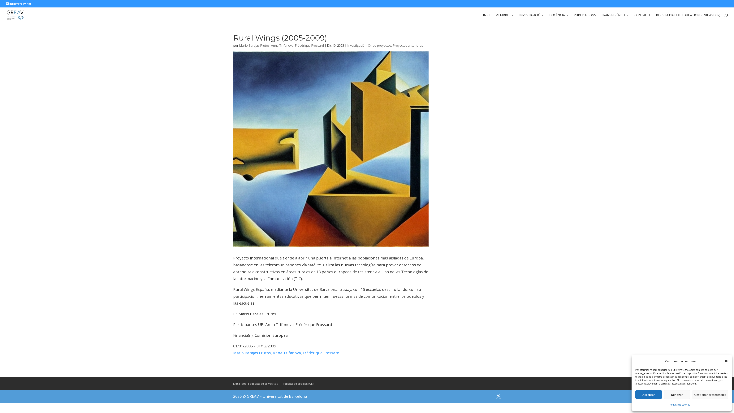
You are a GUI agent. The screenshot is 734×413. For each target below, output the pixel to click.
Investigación (356, 45)
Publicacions (585, 15)
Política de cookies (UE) (298, 383)
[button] (726, 361)
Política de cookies (680, 404)
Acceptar (648, 395)
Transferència (613, 15)
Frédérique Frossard (309, 45)
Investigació (529, 15)
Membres (502, 15)
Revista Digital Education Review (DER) (688, 15)
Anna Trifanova (282, 45)
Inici (486, 15)
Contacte (642, 15)
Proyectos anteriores (408, 45)
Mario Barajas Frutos (254, 45)
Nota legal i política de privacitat (255, 383)
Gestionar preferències (710, 395)
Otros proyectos (379, 45)
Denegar (677, 395)
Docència (557, 15)
